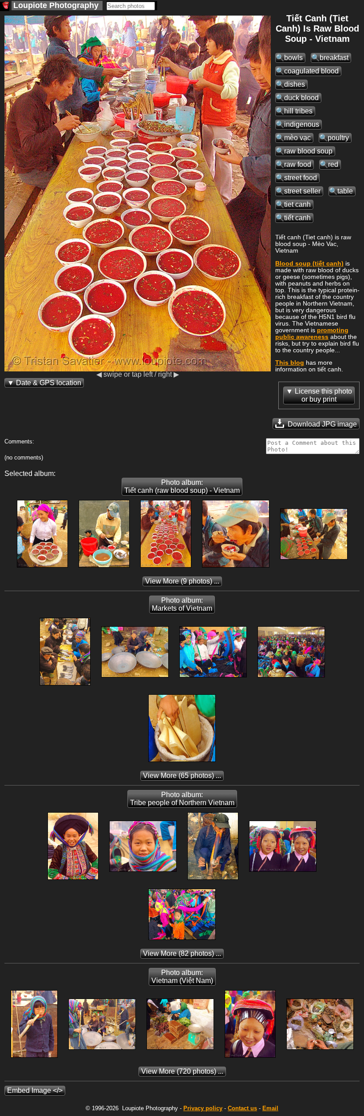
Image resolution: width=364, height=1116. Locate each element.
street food (300, 177)
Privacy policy (202, 1108)
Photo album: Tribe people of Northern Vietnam (182, 798)
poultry (338, 137)
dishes (294, 84)
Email (270, 1108)
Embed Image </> (35, 1090)
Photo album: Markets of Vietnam (182, 604)
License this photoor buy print (323, 395)
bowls (293, 57)
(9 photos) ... (182, 581)
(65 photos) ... (182, 775)
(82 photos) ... (182, 953)
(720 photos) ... (182, 1071)
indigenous (301, 124)
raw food (297, 164)
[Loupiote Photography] (4, 6)
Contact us (242, 1108)
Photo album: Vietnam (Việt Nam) (182, 976)
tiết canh (297, 218)
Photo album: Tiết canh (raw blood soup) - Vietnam (182, 486)
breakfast (334, 57)
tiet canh (297, 204)
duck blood (301, 97)
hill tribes (298, 111)
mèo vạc (297, 137)
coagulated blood (311, 71)
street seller (302, 191)
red (333, 164)
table (345, 191)
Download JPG (321, 424)
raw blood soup (308, 151)
